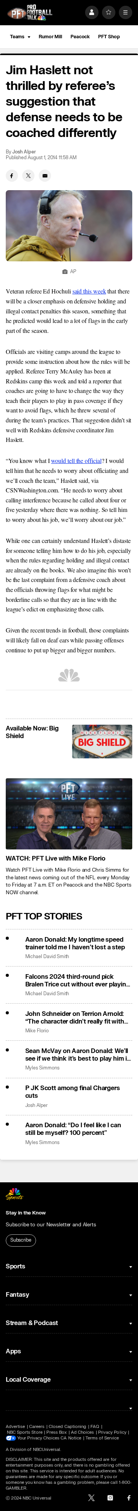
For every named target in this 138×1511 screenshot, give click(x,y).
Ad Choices (82, 1432)
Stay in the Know (26, 1213)
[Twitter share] (28, 176)
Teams (17, 37)
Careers (36, 1427)
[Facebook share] (12, 176)
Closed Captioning (67, 1427)
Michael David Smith (47, 957)
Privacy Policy (112, 1432)
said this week (89, 291)
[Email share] (45, 176)
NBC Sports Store (25, 1432)
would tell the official (76, 460)
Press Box (56, 1432)
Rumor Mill (50, 37)
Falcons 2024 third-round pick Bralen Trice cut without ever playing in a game (77, 980)
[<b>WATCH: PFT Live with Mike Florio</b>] (69, 813)
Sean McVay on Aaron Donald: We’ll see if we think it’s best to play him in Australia (78, 1055)
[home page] (30, 12)
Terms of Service (102, 1438)
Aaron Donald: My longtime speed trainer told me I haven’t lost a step (75, 943)
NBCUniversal (47, 1449)
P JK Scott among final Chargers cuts (72, 1092)
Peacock (80, 37)
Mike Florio (37, 1031)
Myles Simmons (42, 1068)
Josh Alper (24, 152)
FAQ (94, 1427)
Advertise (15, 1427)
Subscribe (20, 1240)
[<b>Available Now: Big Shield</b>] (102, 741)
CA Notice (71, 1438)
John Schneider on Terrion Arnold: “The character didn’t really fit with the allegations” (74, 1017)
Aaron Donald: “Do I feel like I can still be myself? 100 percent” (73, 1129)
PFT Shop (109, 37)
